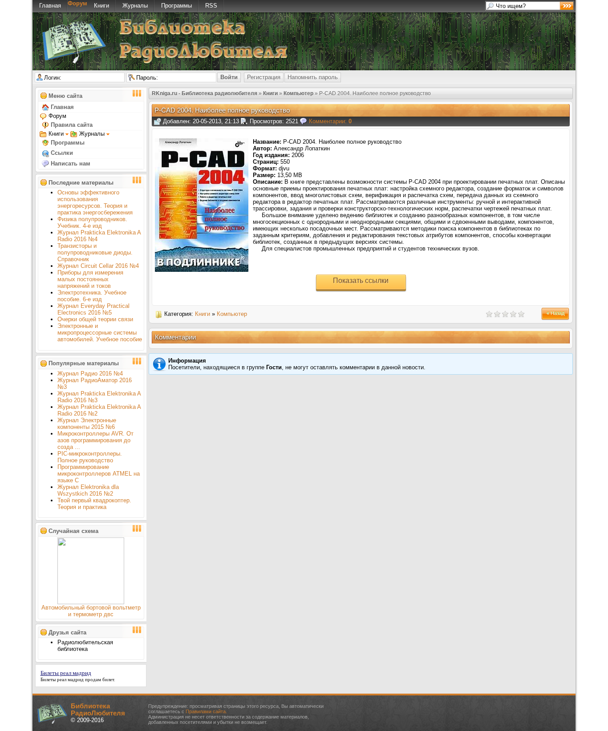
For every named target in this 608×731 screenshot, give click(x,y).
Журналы (135, 5)
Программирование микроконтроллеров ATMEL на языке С (98, 474)
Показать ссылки (361, 280)
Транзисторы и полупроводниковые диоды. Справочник (95, 252)
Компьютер (298, 93)
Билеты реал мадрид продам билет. (78, 679)
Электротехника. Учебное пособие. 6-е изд (91, 296)
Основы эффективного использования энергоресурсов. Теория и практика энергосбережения (95, 202)
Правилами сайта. (206, 711)
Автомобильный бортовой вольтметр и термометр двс (91, 611)
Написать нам (69, 163)
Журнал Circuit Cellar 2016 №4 (98, 266)
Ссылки (61, 152)
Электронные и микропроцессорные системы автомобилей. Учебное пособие (99, 333)
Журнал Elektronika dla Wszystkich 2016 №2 (88, 490)
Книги (101, 5)
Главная (50, 5)
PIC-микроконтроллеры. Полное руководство (89, 457)
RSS (211, 5)
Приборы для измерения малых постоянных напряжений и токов (90, 279)
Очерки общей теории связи (95, 319)
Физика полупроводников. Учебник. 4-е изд (92, 222)
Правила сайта (71, 124)
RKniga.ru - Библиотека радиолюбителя (204, 93)
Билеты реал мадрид (66, 673)
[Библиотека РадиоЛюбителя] (174, 61)
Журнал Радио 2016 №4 (90, 373)
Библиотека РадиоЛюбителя (98, 710)
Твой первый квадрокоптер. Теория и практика (94, 503)
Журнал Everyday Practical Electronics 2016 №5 (93, 309)
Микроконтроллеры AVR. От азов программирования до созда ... (95, 440)
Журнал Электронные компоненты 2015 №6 (86, 423)
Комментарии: (330, 121)
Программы (176, 5)
